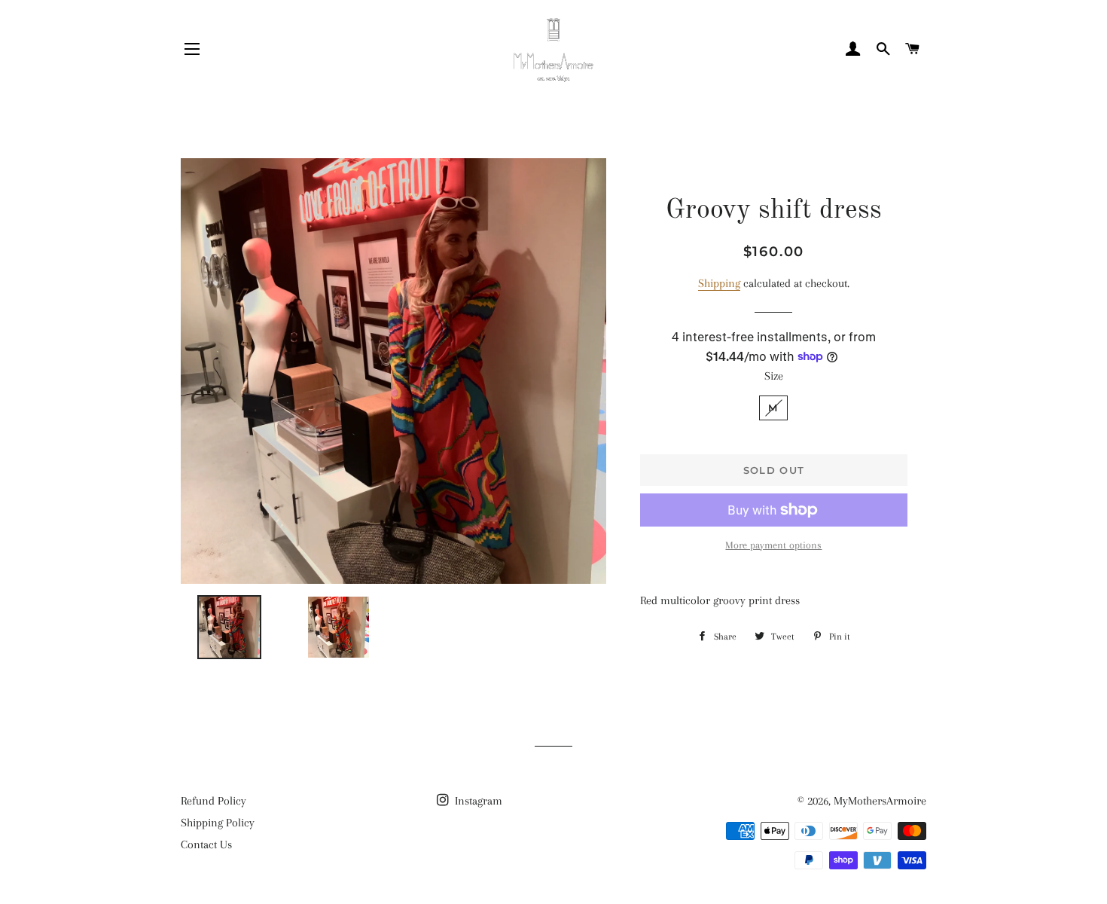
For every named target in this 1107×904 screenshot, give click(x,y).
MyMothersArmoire (880, 801)
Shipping (719, 283)
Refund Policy (213, 801)
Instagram (477, 801)
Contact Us (206, 844)
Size (773, 376)
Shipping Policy (218, 822)
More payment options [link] (773, 545)
